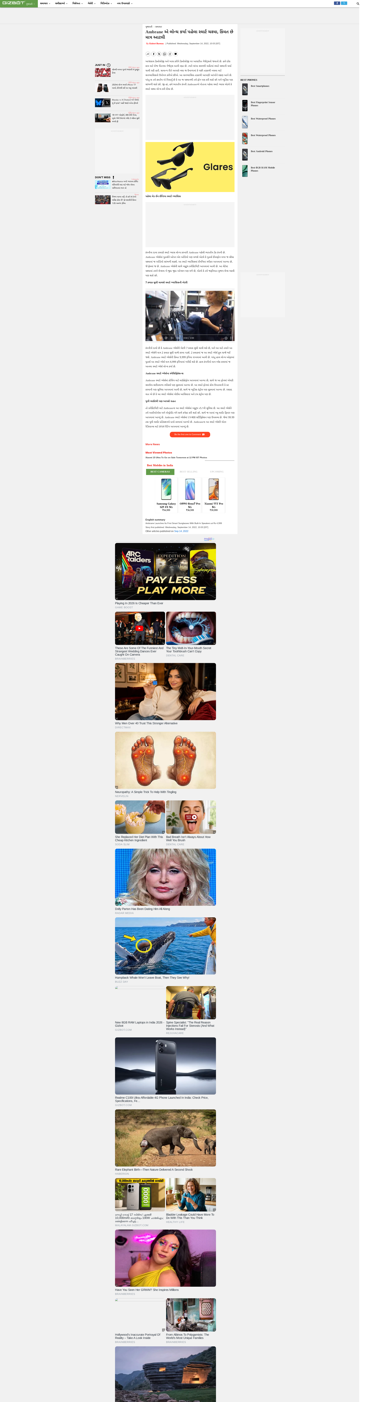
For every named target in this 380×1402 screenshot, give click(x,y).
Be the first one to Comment (187, 434)
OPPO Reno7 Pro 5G (190, 505)
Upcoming (217, 472)
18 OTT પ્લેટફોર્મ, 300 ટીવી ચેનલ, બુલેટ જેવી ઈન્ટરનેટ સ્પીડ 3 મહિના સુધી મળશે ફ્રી (125, 118)
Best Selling (188, 472)
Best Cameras (160, 472)
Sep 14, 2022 (181, 531)
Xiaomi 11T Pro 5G (213, 505)
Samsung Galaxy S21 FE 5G (166, 505)
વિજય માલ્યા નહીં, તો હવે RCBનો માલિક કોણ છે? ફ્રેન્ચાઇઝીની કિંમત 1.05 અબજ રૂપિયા (124, 200)
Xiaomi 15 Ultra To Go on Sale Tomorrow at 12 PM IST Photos (176, 457)
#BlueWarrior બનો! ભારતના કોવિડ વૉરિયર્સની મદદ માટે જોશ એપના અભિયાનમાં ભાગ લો (125, 184)
